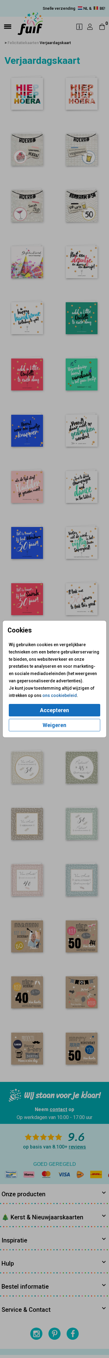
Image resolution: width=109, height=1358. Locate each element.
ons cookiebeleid (59, 695)
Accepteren (54, 710)
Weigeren (54, 725)
